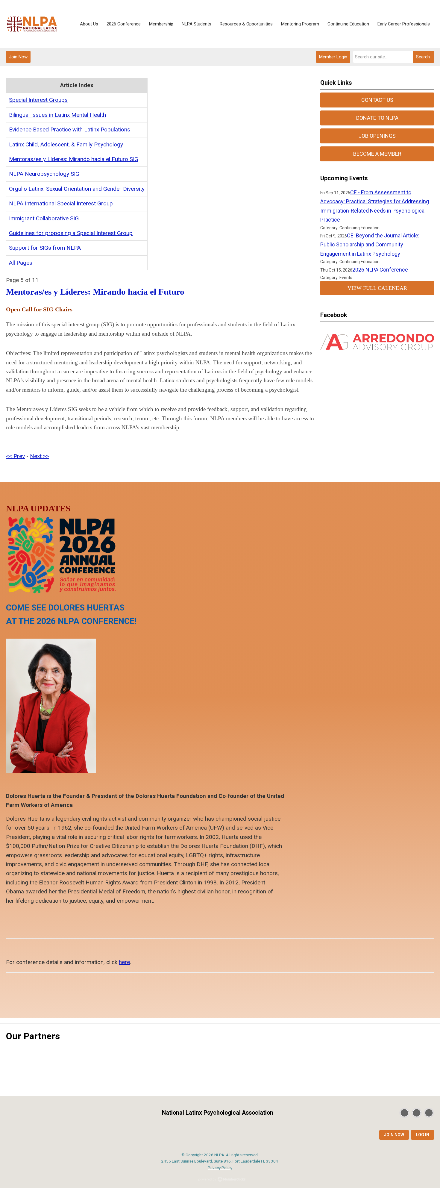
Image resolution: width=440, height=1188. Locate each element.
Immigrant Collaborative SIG (44, 218)
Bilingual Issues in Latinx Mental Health (57, 114)
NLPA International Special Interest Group (61, 203)
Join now (394, 1134)
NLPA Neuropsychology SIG (44, 173)
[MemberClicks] (32, 24)
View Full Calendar (377, 288)
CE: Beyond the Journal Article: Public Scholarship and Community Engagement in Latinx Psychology (369, 244)
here (124, 962)
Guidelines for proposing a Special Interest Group (71, 233)
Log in (422, 1134)
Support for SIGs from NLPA (45, 247)
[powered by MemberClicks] (220, 1179)
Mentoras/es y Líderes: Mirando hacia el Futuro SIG (73, 159)
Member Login (333, 57)
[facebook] (417, 1113)
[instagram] (429, 1113)
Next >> (39, 456)
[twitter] (404, 1113)
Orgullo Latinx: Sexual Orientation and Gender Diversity (77, 188)
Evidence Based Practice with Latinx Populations (69, 129)
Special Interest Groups (38, 99)
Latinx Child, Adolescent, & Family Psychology (66, 144)
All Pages (20, 262)
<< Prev (15, 456)
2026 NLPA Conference (380, 269)
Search (423, 57)
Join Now (18, 57)
